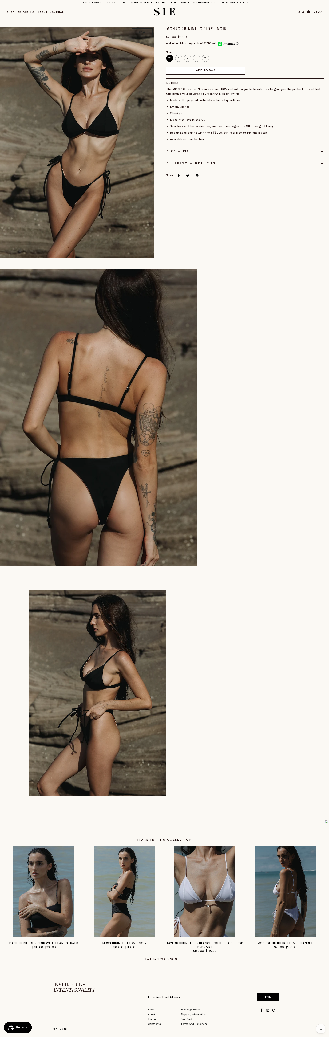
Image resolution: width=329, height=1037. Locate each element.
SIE (66, 1029)
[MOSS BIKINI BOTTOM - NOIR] (124, 936)
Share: (170, 175)
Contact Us (154, 1024)
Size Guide (187, 1019)
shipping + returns (190, 163)
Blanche (192, 139)
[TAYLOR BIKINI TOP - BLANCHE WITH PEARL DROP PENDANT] (204, 936)
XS (169, 58)
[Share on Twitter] (187, 175)
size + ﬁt (177, 151)
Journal (152, 1019)
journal (57, 12)
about (42, 12)
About (151, 1014)
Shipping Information (193, 1014)
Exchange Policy (190, 1009)
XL (205, 58)
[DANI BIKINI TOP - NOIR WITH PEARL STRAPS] (43, 936)
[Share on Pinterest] (197, 175)
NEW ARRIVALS (167, 959)
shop (11, 12)
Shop (151, 1009)
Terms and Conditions (194, 1024)
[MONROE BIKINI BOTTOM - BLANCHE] (285, 936)
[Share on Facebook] (178, 175)
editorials (26, 12)
